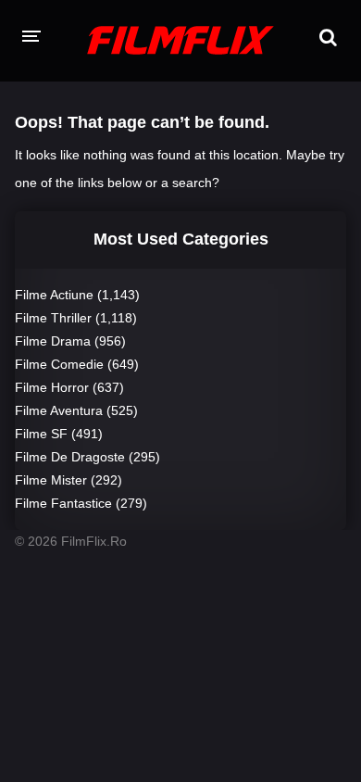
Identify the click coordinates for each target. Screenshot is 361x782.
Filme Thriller (53, 317)
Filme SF (41, 433)
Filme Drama (53, 341)
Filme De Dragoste (70, 456)
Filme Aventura (59, 410)
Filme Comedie (59, 364)
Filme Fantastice (63, 503)
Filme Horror (52, 387)
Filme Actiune (54, 294)
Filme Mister (51, 480)
